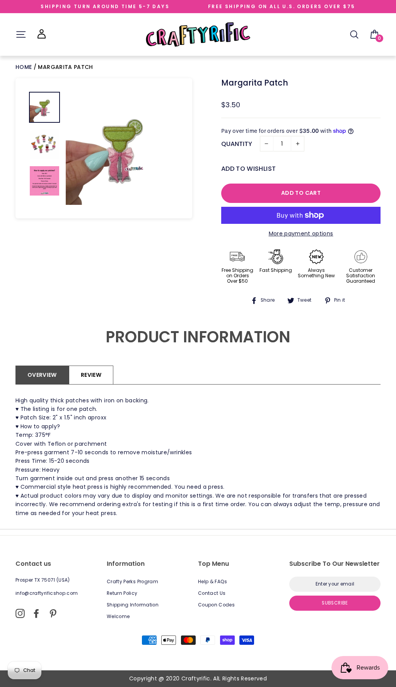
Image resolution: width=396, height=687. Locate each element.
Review (91, 375)
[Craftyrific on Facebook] (36, 613)
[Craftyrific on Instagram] (20, 613)
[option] (122, 148)
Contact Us (212, 593)
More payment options (301, 233)
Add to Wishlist (248, 168)
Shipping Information (133, 605)
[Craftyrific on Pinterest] (53, 613)
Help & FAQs (212, 582)
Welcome (118, 616)
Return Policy (122, 593)
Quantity (236, 143)
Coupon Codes (216, 605)
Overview (42, 375)
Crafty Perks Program (132, 582)
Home (24, 67)
